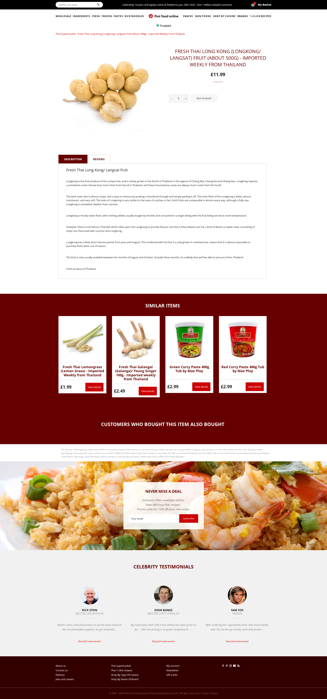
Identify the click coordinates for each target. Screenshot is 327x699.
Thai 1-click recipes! (121, 670)
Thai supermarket (66, 34)
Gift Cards (171, 675)
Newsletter (172, 670)
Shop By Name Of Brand (124, 679)
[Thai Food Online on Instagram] (231, 665)
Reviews (99, 159)
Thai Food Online (133, 693)
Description (73, 159)
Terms (204, 693)
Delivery (60, 675)
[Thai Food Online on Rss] (239, 665)
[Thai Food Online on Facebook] (224, 665)
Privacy (214, 693)
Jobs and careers (65, 679)
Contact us (62, 670)
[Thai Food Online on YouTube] (235, 665)
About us (61, 665)
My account (173, 665)
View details (94, 387)
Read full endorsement (89, 641)
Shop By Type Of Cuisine (124, 675)
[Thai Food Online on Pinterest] (227, 665)
